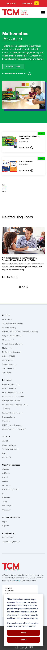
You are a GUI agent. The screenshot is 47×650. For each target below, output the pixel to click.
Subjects (6, 315)
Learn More (24, 147)
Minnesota (6, 485)
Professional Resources (11, 352)
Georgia (5, 477)
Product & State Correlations (13, 396)
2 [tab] (23, 287)
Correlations (13, 67)
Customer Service (9, 445)
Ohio (4, 493)
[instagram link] (26, 647)
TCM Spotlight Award (10, 449)
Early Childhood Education (12, 336)
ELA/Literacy (7, 319)
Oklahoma (6, 498)
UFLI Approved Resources (12, 425)
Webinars (6, 421)
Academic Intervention (11, 384)
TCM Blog (6, 409)
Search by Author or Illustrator (14, 429)
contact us (16, 581)
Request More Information (14, 73)
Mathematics (7, 348)
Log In (4, 522)
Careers (5, 453)
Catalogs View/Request (11, 401)
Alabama (5, 469)
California (6, 473)
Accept (23, 633)
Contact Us (6, 457)
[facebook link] (17, 647)
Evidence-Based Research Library (15, 405)
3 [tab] (27, 287)
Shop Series (7, 372)
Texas (4, 502)
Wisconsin (6, 510)
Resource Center (8, 417)
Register (5, 526)
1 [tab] (20, 287)
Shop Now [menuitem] (26, 3)
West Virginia (7, 506)
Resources (6, 380)
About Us (6, 437)
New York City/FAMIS (10, 489)
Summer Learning (9, 368)
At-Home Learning (9, 328)
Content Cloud (7, 537)
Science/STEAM (8, 356)
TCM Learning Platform (11, 542)
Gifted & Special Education (12, 344)
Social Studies (7, 360)
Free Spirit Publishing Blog (12, 413)
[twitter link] (31, 647)
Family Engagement (9, 388)
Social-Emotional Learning (12, 323)
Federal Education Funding (12, 392)
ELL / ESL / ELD (8, 340)
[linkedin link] (22, 647)
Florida (5, 481)
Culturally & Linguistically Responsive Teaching (20, 332)
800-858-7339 (9, 590)
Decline (24, 640)
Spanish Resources (9, 364)
